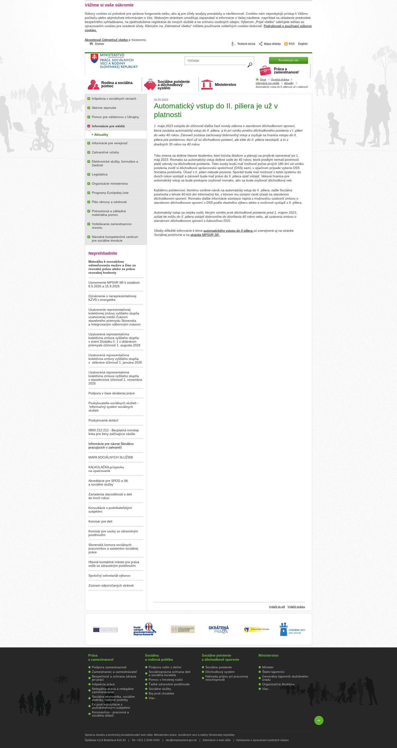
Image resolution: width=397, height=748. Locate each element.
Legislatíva (100, 174)
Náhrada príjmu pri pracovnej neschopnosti (226, 678)
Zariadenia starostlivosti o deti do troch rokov (110, 496)
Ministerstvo (225, 85)
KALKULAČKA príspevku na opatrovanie (106, 469)
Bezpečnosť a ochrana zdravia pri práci (114, 678)
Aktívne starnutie (104, 108)
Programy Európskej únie (110, 193)
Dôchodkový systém (220, 672)
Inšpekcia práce (103, 684)
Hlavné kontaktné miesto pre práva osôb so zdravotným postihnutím (113, 563)
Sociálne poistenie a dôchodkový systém (174, 85)
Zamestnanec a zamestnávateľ (114, 672)
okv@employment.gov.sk (181, 740)
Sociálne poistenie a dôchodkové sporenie (220, 657)
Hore (318, 720)
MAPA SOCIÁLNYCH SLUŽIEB (110, 457)
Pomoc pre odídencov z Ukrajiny (115, 117)
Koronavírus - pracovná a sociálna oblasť (110, 713)
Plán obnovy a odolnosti (109, 202)
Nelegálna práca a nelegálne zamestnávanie (113, 690)
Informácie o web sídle (217, 740)
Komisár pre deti (100, 521)
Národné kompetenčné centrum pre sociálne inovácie (115, 238)
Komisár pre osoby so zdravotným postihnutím (113, 533)
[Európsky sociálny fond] (105, 632)
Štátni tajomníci (273, 672)
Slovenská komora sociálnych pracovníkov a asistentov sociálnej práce (113, 548)
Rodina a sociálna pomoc (117, 84)
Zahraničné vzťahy (105, 152)
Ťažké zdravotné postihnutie (169, 684)
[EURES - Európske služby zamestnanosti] (256, 632)
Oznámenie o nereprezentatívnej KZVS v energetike (112, 298)
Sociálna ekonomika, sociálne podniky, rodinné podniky (113, 698)
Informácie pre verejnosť (110, 143)
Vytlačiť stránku (296, 606)
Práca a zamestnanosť (286, 70)
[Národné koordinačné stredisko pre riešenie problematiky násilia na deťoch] (292, 641)
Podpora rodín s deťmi (165, 667)
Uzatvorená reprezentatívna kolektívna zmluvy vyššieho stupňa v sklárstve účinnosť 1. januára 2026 (115, 358)
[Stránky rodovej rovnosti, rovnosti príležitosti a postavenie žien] (183, 632)
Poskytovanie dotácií (103, 420)
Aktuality (289, 83)
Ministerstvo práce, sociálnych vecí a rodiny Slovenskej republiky (130, 62)
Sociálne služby (160, 689)
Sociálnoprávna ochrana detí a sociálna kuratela (169, 673)
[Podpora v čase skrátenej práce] (219, 636)
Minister (268, 667)
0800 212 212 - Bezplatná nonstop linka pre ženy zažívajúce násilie (113, 432)
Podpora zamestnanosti (109, 667)
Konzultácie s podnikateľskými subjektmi (110, 509)
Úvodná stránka (280, 79)
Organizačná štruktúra (278, 684)
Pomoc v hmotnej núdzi (166, 679)
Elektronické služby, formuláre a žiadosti (115, 163)
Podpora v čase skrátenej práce (111, 393)
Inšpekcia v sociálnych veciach (114, 98)
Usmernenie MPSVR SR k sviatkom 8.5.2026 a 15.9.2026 (114, 284)
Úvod (263, 79)
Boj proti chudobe (161, 693)
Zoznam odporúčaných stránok (111, 585)
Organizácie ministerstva (110, 183)
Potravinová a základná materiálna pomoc (109, 213)
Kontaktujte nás (288, 60)
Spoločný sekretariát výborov (109, 575)
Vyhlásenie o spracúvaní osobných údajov (262, 740)
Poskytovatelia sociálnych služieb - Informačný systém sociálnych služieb (113, 406)
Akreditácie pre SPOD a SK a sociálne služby (108, 482)
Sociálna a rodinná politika (159, 657)
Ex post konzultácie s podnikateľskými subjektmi (111, 706)
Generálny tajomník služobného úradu (285, 678)
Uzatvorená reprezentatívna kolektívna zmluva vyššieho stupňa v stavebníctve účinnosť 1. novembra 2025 (115, 377)
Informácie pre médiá (267, 83)
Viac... (153, 698)
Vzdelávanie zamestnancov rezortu (112, 225)
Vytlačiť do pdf (277, 606)
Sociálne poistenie (218, 667)
